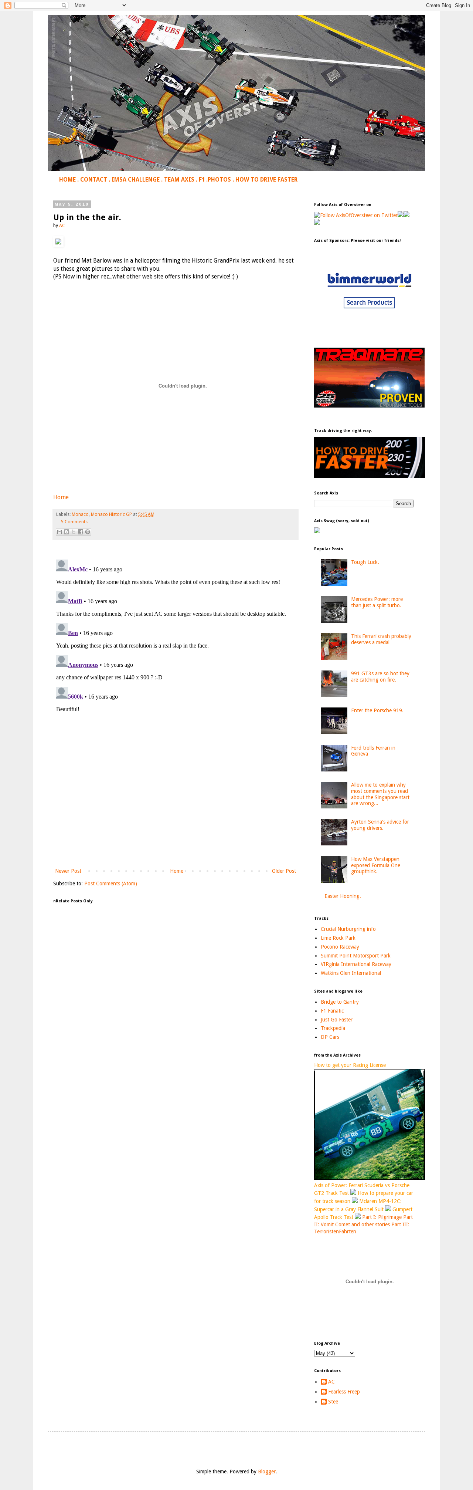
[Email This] (59, 531)
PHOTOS (219, 179)
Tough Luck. (365, 562)
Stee (333, 1402)
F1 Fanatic (332, 1011)
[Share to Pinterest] (87, 531)
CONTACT (93, 179)
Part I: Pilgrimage (382, 1217)
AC (331, 1382)
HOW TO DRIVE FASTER (266, 179)
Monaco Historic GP (111, 514)
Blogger (267, 1471)
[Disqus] (175, 649)
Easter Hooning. (342, 896)
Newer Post (68, 871)
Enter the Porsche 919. (377, 710)
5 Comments (74, 521)
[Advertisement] (175, 805)
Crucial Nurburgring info (348, 929)
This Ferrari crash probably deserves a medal (381, 639)
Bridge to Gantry (340, 1002)
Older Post (284, 871)
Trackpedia (333, 1028)
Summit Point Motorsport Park (356, 956)
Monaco (80, 514)
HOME (67, 179)
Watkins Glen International (351, 973)
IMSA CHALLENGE (136, 179)
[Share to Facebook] (80, 531)
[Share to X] (73, 531)
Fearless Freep (344, 1392)
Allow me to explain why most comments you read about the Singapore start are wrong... (380, 794)
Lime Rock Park (338, 938)
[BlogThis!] (66, 531)
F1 (202, 179)
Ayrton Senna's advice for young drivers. (380, 825)
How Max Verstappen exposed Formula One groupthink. (375, 865)
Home (61, 497)
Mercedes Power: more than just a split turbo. (377, 602)
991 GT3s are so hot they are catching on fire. (380, 676)
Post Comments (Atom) (110, 883)
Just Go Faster (337, 1020)
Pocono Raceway (340, 947)
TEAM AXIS (179, 179)
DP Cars (330, 1037)
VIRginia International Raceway (356, 964)
